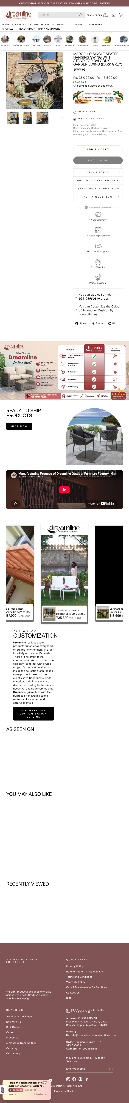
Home (5, 24)
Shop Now (19, 426)
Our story (12, 1048)
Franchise (12, 1037)
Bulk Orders (13, 1027)
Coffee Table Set (40, 24)
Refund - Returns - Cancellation (85, 971)
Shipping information (98, 188)
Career (10, 1032)
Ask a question (98, 196)
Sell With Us (13, 1021)
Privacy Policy (75, 966)
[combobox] (61, 15)
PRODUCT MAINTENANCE (98, 180)
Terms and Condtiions (79, 976)
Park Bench (96, 24)
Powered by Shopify (64, 1091)
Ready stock (27, 28)
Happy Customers (49, 28)
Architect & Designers (19, 1016)
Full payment (88, 111)
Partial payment (91, 118)
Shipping (78, 85)
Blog (69, 997)
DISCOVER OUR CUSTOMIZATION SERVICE (33, 713)
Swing (61, 24)
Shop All (8, 28)
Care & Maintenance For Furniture (86, 987)
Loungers (76, 24)
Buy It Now (98, 160)
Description (98, 172)
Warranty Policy (76, 982)
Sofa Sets (18, 24)
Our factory (13, 1053)
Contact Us (73, 992)
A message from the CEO (21, 1042)
